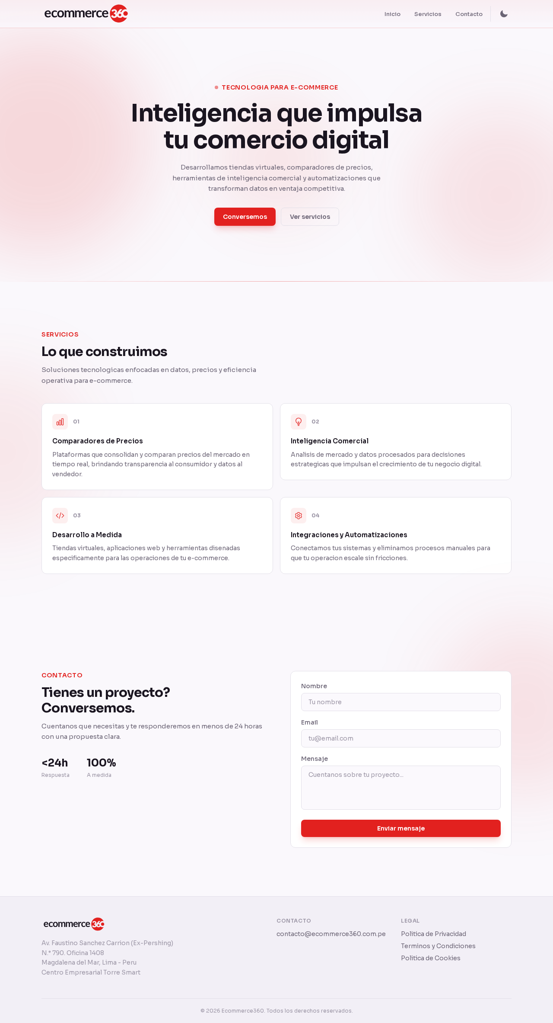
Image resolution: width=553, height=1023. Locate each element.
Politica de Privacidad (433, 934)
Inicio (392, 14)
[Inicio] (90, 13)
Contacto (469, 14)
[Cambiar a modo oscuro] (504, 14)
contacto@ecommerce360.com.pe (331, 934)
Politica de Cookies (431, 958)
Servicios (428, 14)
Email (309, 722)
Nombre (314, 686)
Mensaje (314, 759)
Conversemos (245, 217)
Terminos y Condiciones (438, 946)
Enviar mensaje (401, 828)
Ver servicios (310, 217)
